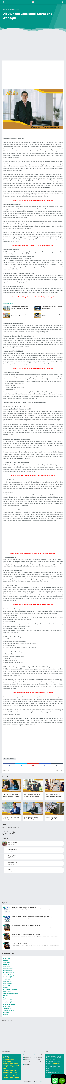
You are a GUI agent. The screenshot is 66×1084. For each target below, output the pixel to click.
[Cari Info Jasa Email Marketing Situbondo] (37, 315)
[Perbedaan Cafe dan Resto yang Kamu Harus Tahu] (7, 927)
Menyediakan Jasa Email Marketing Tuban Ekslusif (52, 307)
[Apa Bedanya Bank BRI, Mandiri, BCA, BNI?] (7, 909)
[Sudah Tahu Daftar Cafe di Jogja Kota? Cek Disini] (7, 936)
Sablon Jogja (56, 1063)
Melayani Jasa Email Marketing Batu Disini (52, 818)
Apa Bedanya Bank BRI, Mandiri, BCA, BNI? (24, 907)
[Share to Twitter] (21, 765)
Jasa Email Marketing (10, 758)
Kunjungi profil (11, 844)
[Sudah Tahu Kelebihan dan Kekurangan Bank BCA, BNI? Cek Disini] (7, 918)
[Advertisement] (33, 46)
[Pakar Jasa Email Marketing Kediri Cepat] (11, 808)
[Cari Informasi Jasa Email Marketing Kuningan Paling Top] (11, 785)
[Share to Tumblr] (57, 765)
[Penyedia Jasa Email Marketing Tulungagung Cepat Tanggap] (6, 308)
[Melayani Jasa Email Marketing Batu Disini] (54, 808)
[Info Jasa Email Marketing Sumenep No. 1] (6, 315)
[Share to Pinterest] (33, 765)
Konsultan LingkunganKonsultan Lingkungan (27, 1059)
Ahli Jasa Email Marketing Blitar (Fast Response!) (31, 818)
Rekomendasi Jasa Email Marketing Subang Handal (53, 795)
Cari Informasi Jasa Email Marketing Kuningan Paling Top (11, 796)
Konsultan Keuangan (27, 1057)
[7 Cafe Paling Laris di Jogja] (7, 945)
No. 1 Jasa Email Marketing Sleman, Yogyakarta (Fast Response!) (32, 796)
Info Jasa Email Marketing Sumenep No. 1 (18, 315)
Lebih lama (59, 771)
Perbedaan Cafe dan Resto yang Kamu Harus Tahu (26, 925)
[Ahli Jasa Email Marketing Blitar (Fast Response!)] (33, 808)
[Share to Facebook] (9, 765)
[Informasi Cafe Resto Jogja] (33, 2)
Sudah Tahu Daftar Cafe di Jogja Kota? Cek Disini (26, 934)
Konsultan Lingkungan (39, 1057)
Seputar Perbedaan (39, 1062)
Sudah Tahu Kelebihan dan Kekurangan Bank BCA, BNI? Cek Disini (31, 916)
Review (38, 1059)
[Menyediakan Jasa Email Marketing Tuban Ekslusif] (37, 308)
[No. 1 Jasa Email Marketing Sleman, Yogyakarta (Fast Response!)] (33, 785)
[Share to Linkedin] (45, 765)
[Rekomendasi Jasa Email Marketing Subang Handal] (54, 785)
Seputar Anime (27, 1062)
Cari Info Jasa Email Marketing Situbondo (51, 315)
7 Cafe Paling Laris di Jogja (19, 943)
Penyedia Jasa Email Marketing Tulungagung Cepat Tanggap (20, 307)
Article (26, 1055)
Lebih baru (6, 771)
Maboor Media (39, 1081)
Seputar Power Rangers (27, 1064)
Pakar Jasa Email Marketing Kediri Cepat (11, 818)
